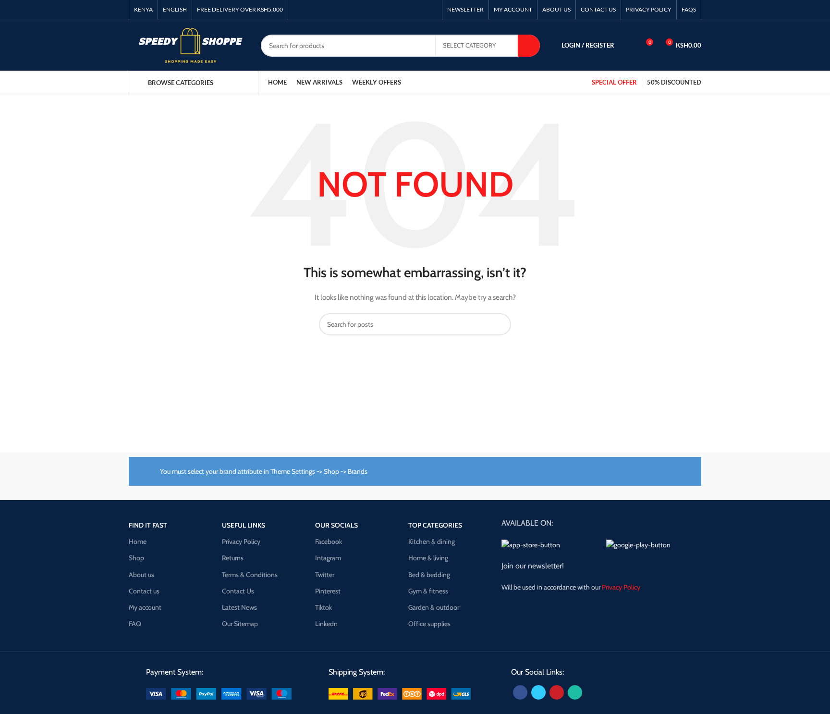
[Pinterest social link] (556, 692)
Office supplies (429, 623)
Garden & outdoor (433, 607)
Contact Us (238, 591)
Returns (233, 558)
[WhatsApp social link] (575, 692)
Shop (136, 558)
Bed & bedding (429, 574)
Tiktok (323, 607)
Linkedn (326, 623)
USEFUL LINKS (243, 525)
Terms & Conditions (250, 574)
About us (141, 574)
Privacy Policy (241, 541)
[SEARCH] (529, 46)
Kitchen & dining (431, 541)
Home (137, 541)
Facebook (328, 541)
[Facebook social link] (520, 692)
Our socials (336, 525)
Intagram (328, 558)
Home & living (428, 558)
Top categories (435, 525)
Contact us (144, 591)
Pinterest (328, 591)
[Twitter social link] (538, 692)
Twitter (324, 574)
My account (145, 607)
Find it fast (148, 525)
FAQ (135, 623)
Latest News (239, 607)
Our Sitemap (240, 623)
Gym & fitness (428, 591)
